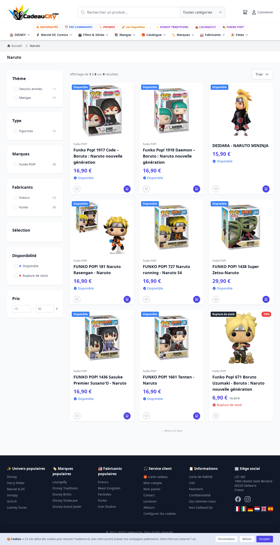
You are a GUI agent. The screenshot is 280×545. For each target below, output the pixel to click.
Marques (181, 35)
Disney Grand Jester (67, 506)
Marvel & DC (16, 489)
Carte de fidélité (200, 477)
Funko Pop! (233, 27)
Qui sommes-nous (202, 501)
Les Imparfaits (133, 27)
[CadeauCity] (237, 508)
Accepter (264, 539)
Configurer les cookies (160, 513)
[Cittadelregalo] (243, 508)
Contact (149, 495)
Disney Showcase (65, 500)
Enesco (103, 482)
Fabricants (210, 35)
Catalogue (151, 35)
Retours (149, 507)
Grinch (12, 501)
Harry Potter (16, 483)
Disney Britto (61, 494)
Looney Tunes (17, 507)
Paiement (196, 489)
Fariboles (104, 494)
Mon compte (153, 483)
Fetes (237, 35)
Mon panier (152, 489)
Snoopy (12, 495)
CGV (192, 483)
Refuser (247, 539)
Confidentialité (199, 495)
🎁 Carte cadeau (156, 477)
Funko (102, 500)
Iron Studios (107, 506)
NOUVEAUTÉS (47, 27)
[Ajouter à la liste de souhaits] (77, 188)
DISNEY (18, 35)
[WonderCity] (250, 508)
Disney (12, 477)
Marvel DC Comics (52, 35)
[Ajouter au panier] (127, 188)
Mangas (122, 35)
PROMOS (107, 27)
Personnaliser (226, 539)
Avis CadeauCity (200, 507)
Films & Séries (91, 35)
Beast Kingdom (109, 488)
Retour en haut (173, 431)
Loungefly (205, 27)
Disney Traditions (172, 27)
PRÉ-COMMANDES (79, 27)
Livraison (150, 501)
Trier (259, 74)
